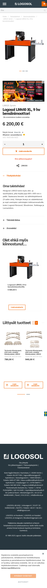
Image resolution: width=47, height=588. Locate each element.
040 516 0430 (19, 490)
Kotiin (5, 17)
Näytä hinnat (8, 132)
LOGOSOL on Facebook (14, 515)
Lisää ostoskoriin (17, 307)
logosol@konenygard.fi (32, 475)
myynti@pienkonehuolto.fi (34, 490)
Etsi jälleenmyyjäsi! (23, 159)
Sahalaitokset (15, 17)
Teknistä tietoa (13, 220)
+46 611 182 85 (35, 508)
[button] (20, 71)
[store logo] (23, 4)
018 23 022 (25, 495)
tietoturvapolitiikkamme (10, 568)
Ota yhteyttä (23, 463)
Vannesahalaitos (29, 17)
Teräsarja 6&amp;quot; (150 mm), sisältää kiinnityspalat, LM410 (13, 352)
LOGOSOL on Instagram (13, 518)
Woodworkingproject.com (33, 518)
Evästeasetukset (24, 468)
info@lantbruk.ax (37, 495)
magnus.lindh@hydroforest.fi (32, 485)
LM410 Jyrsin (8, 19)
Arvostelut (11, 228)
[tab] (23, 176)
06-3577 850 (17, 475)
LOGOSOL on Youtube (32, 515)
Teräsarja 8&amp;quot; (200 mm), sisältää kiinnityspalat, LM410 (33, 352)
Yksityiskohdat (13, 176)
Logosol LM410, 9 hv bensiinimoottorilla (17, 286)
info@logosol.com (23, 510)
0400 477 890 (14, 480)
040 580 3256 (15, 485)
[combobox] (23, 10)
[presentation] (36, 323)
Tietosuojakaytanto (30, 465)
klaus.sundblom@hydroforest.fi (32, 480)
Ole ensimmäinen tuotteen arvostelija (16, 117)
